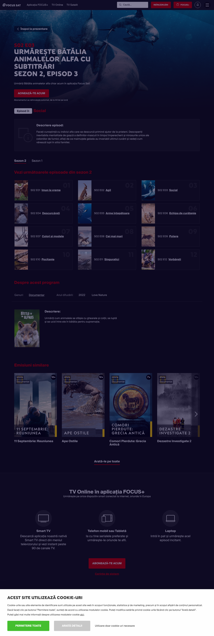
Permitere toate (28, 625)
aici (82, 614)
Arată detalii (72, 625)
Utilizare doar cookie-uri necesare (115, 625)
